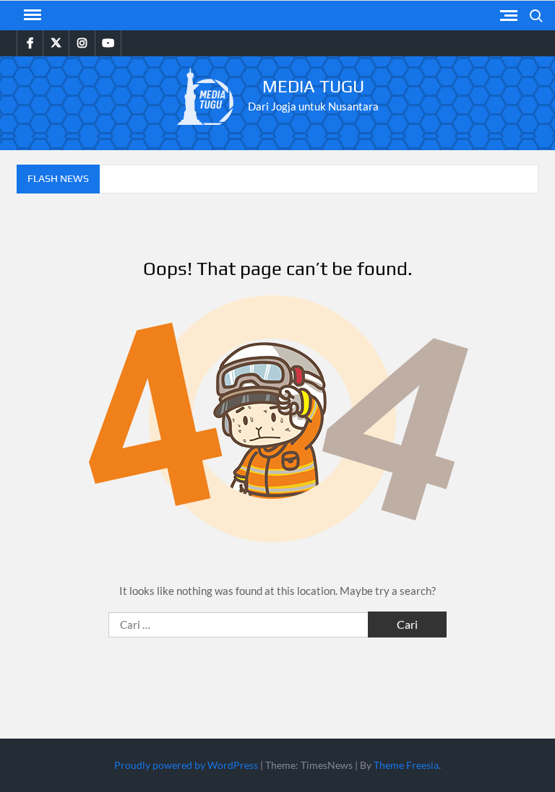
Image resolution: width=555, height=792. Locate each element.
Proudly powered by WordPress (186, 765)
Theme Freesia (406, 765)
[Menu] (31, 15)
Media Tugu (313, 86)
